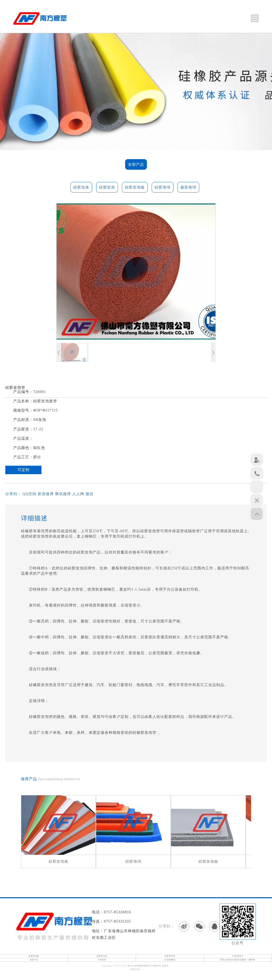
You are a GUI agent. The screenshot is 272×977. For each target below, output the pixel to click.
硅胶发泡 (107, 187)
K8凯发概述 (170, 960)
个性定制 (102, 960)
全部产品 (136, 165)
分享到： (13, 494)
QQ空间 (29, 494)
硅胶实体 (81, 187)
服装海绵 (188, 187)
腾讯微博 (63, 494)
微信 (90, 494)
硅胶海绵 (163, 187)
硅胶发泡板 (135, 187)
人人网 (78, 494)
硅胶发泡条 (102, 956)
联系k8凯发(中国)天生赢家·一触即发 (237, 960)
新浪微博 (46, 494)
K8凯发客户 (238, 956)
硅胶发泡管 (170, 956)
